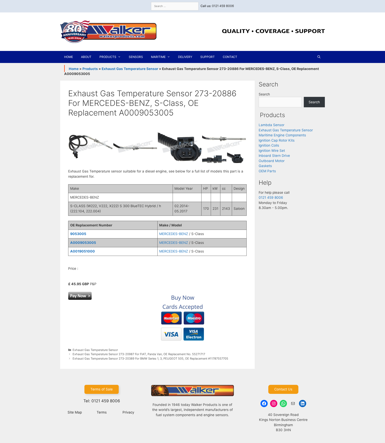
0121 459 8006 (223, 6)
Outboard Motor (272, 161)
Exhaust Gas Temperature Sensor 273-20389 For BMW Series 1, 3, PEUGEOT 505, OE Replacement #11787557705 (150, 358)
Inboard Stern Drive (274, 156)
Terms (102, 412)
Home (68, 57)
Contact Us (283, 389)
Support (207, 57)
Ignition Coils (269, 145)
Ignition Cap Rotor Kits (277, 140)
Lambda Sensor (271, 125)
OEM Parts (267, 171)
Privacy (128, 412)
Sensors (136, 57)
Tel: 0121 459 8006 (101, 400)
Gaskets (265, 166)
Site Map (75, 412)
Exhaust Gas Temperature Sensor (130, 69)
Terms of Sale (101, 389)
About (86, 57)
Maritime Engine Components (282, 135)
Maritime (158, 57)
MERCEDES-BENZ (173, 234)
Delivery (185, 57)
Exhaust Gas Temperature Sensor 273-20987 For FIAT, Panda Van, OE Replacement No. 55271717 (139, 354)
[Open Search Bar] (319, 57)
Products (107, 57)
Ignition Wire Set (272, 151)
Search (264, 94)
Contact (230, 57)
